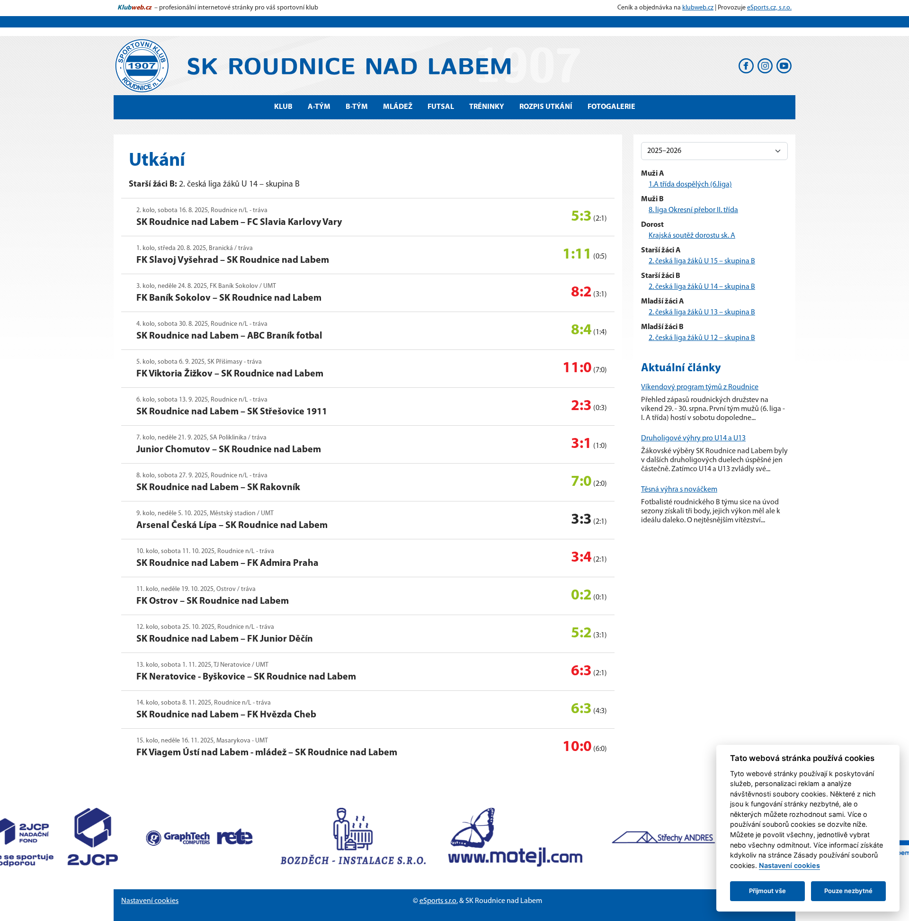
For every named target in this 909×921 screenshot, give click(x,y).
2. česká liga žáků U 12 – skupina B (702, 338)
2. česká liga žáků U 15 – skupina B (702, 261)
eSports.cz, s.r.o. (769, 7)
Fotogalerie (611, 107)
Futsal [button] (441, 107)
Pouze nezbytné (848, 890)
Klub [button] (283, 107)
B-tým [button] (357, 107)
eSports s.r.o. (438, 901)
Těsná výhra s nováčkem (679, 489)
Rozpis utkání (545, 107)
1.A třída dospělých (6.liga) (690, 184)
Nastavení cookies (149, 901)
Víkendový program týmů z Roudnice (699, 387)
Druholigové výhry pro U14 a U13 (693, 438)
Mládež (397, 107)
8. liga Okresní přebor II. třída (693, 210)
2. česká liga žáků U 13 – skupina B (702, 312)
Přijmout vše (767, 890)
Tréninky (486, 107)
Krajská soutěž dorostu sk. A (692, 236)
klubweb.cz (697, 7)
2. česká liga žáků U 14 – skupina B (702, 287)
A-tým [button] (319, 107)
